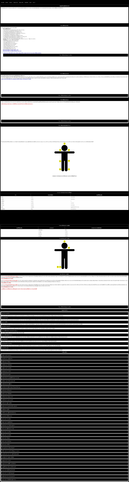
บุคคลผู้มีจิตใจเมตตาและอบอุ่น (10, 377)
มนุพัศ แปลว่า (4, 476)
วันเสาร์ (34, 2)
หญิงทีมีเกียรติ (7, 422)
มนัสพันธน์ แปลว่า (5, 374)
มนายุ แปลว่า (4, 415)
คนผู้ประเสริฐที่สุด (8, 457)
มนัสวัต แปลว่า (4, 390)
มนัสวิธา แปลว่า (5, 393)
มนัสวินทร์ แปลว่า (5, 396)
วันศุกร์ (30, 2)
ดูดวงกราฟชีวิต (4, 322)
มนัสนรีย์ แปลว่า (5, 358)
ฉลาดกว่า (6, 355)
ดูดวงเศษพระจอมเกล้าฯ (6, 326)
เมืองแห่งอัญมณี (8, 447)
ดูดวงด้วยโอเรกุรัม (5, 347)
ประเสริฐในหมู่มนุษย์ (8, 473)
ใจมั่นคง (6, 361)
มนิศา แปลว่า (4, 428)
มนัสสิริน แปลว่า (5, 412)
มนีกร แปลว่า (4, 444)
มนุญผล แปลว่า (4, 463)
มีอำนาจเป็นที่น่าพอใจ (9, 466)
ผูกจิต (6, 374)
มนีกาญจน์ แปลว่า (5, 447)
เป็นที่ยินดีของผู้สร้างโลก (9, 479)
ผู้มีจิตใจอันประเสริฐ (8, 428)
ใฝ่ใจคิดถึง (6, 393)
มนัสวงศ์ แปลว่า (5, 387)
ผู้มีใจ (5, 409)
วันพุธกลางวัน (15, 2)
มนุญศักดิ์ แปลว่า (5, 466)
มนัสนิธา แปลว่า (5, 368)
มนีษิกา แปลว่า (4, 450)
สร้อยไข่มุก (6, 441)
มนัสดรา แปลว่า (5, 355)
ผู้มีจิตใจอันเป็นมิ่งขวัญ (9, 412)
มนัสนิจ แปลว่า (4, 361)
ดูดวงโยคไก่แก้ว (5, 339)
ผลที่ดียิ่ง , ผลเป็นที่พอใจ (9, 463)
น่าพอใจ (6, 460)
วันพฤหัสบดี (26, 2)
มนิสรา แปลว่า (4, 441)
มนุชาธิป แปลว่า (5, 454)
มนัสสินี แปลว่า (4, 409)
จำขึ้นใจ (6, 444)
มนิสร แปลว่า (4, 438)
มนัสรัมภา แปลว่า (5, 380)
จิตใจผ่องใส (6, 390)
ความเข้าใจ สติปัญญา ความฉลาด (10, 450)
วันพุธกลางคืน (21, 2)
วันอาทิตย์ (2, 2)
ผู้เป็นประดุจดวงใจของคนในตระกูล (11, 387)
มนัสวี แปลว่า (4, 403)
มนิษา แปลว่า (4, 431)
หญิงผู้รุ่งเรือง (7, 358)
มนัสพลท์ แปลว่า (5, 371)
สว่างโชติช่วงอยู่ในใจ (8, 425)
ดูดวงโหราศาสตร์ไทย (6, 313)
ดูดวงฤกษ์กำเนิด (5, 317)
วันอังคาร (10, 2)
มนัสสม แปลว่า (4, 406)
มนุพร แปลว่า (4, 473)
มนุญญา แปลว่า (5, 460)
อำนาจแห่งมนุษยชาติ (8, 476)
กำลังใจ (6, 371)
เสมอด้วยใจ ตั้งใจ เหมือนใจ (9, 406)
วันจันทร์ (6, 2)
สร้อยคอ (6, 438)
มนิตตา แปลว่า (4, 422)
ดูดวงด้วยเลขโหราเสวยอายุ (7, 343)
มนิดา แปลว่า (4, 419)
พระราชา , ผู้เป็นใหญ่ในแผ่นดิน (10, 454)
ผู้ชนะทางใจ (7, 396)
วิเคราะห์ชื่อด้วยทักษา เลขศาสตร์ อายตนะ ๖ (9, 330)
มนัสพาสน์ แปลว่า (5, 377)
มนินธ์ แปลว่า (4, 425)
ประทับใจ (6, 368)
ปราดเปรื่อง (6, 419)
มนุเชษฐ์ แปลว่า (5, 457)
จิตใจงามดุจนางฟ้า (8, 380)
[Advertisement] (31, 16)
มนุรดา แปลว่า (4, 479)
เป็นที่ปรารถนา (7, 415)
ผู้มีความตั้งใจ (7, 403)
